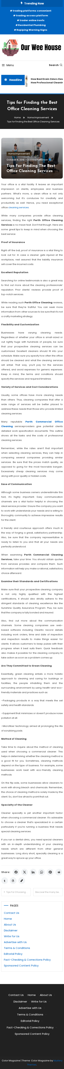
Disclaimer (10, 930)
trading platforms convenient (32, 10)
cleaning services (18, 207)
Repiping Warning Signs (32, 30)
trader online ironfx (32, 20)
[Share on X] (24, 872)
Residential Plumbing (32, 25)
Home (8, 919)
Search (54, 65)
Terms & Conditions (17, 948)
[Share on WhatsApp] (41, 872)
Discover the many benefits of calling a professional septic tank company (49, 892)
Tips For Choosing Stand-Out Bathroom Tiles (18, 892)
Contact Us (11, 913)
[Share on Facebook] (16, 872)
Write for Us (11, 936)
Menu (10, 65)
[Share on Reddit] (58, 872)
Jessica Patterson (37, 159)
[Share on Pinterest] (50, 872)
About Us (10, 924)
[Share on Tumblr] (4, 880)
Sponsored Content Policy (21, 965)
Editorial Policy (13, 954)
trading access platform (32, 15)
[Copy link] (21, 880)
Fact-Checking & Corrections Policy (27, 960)
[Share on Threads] (13, 880)
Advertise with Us (15, 942)
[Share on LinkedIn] (33, 872)
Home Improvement (19, 153)
